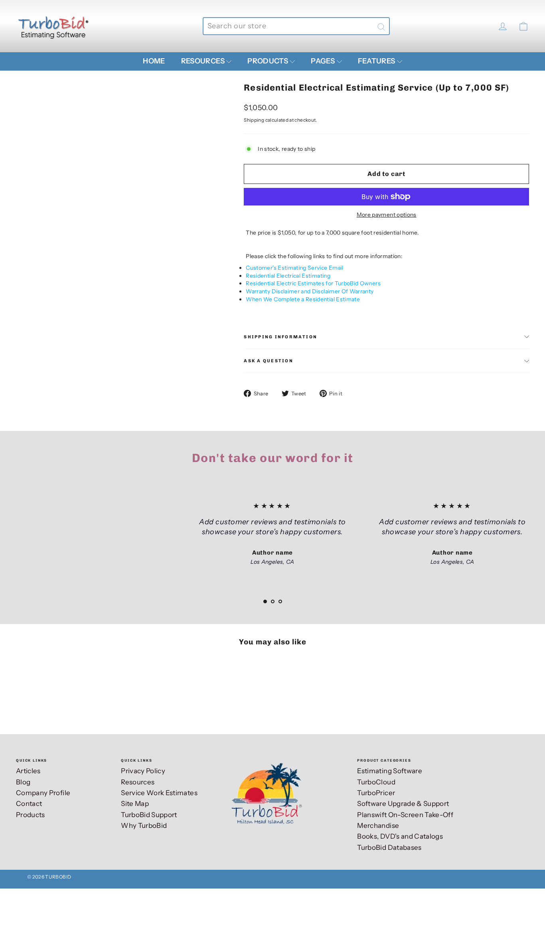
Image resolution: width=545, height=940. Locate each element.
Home (154, 61)
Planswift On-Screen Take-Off (405, 815)
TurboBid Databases (389, 847)
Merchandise (378, 825)
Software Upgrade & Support (403, 804)
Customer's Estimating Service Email (294, 267)
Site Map (135, 804)
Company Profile (43, 793)
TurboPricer (376, 793)
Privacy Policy (143, 771)
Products (268, 61)
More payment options (387, 214)
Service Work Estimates (159, 793)
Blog (23, 782)
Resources (203, 61)
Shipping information (280, 337)
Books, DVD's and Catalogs (400, 836)
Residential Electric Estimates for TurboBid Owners (313, 283)
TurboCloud (376, 782)
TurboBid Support (149, 815)
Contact (29, 804)
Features (377, 61)
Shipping (254, 120)
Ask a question (268, 360)
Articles (28, 771)
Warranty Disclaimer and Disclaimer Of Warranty (309, 291)
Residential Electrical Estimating (288, 275)
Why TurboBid (144, 825)
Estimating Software (389, 771)
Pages (323, 61)
